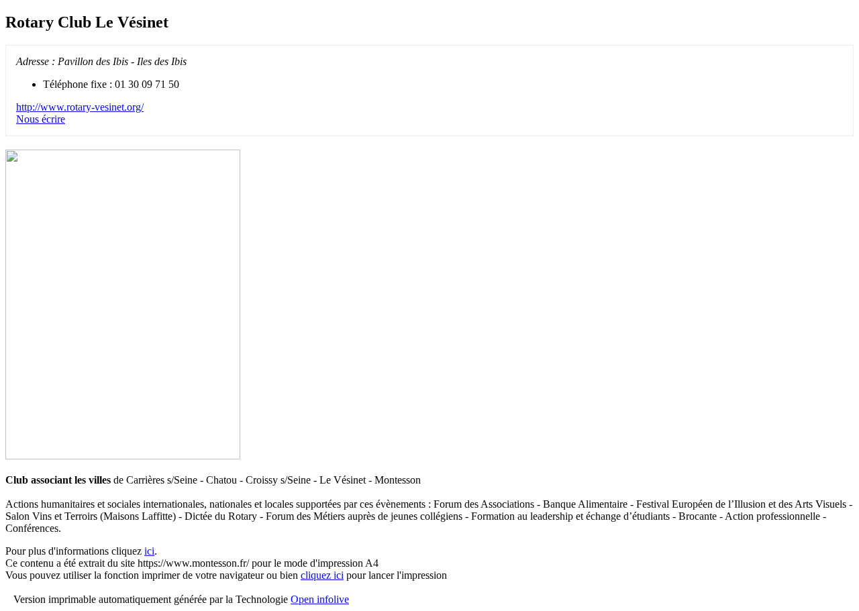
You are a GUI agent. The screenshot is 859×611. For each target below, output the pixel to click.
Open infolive (320, 599)
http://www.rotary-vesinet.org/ (80, 107)
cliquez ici (322, 575)
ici (149, 551)
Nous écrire (40, 119)
